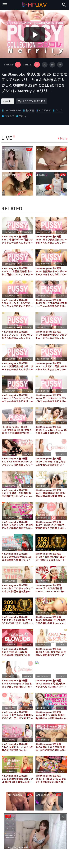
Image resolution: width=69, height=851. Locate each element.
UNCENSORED (13, 110)
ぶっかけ (9, 116)
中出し (22, 116)
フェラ (59, 110)
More (64, 138)
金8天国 (29, 110)
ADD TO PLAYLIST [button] (34, 101)
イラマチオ (45, 110)
